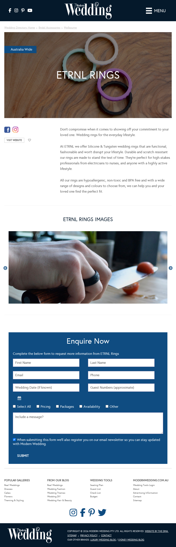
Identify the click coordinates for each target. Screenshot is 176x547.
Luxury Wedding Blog (103, 539)
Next (170, 268)
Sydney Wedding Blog (131, 539)
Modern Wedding (30, 535)
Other (114, 407)
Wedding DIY (54, 496)
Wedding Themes (56, 493)
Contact (137, 496)
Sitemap (137, 500)
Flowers (8, 496)
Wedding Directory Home (19, 27)
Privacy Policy (88, 535)
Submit (23, 456)
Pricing (45, 407)
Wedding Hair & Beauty (59, 500)
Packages (67, 407)
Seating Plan (96, 485)
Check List (95, 493)
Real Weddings (12, 485)
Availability (91, 407)
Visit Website (14, 140)
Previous (5, 268)
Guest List (95, 489)
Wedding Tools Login (144, 485)
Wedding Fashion (56, 489)
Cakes (7, 493)
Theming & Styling (14, 500)
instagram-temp (15, 130)
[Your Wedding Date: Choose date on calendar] (19, 398)
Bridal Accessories (49, 27)
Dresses (8, 489)
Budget (93, 496)
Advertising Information (145, 493)
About (136, 489)
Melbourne (70, 27)
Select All (24, 407)
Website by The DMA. (156, 531)
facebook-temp (7, 130)
